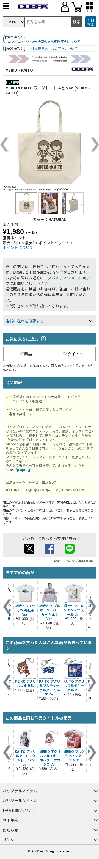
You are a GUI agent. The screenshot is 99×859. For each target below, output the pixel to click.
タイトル (75, 354)
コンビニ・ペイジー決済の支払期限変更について (44, 41)
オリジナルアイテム (20, 790)
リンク (8, 839)
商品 (28, 354)
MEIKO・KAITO (19, 70)
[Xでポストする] (29, 552)
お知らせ (10, 830)
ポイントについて (18, 247)
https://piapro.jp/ (19, 469)
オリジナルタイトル (20, 800)
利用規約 (10, 820)
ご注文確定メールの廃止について (53, 48)
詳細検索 (90, 22)
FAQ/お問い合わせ (18, 810)
